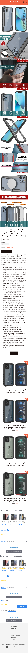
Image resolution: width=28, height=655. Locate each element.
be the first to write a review (14, 551)
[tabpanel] (14, 619)
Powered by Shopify (20, 644)
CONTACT (14, 629)
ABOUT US (14, 626)
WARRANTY (14, 637)
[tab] (3, 542)
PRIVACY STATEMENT (14, 635)
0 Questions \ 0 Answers (6, 536)
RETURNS (14, 631)
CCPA (14, 639)
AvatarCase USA (14, 2)
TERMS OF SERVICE (14, 633)
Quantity (3, 242)
